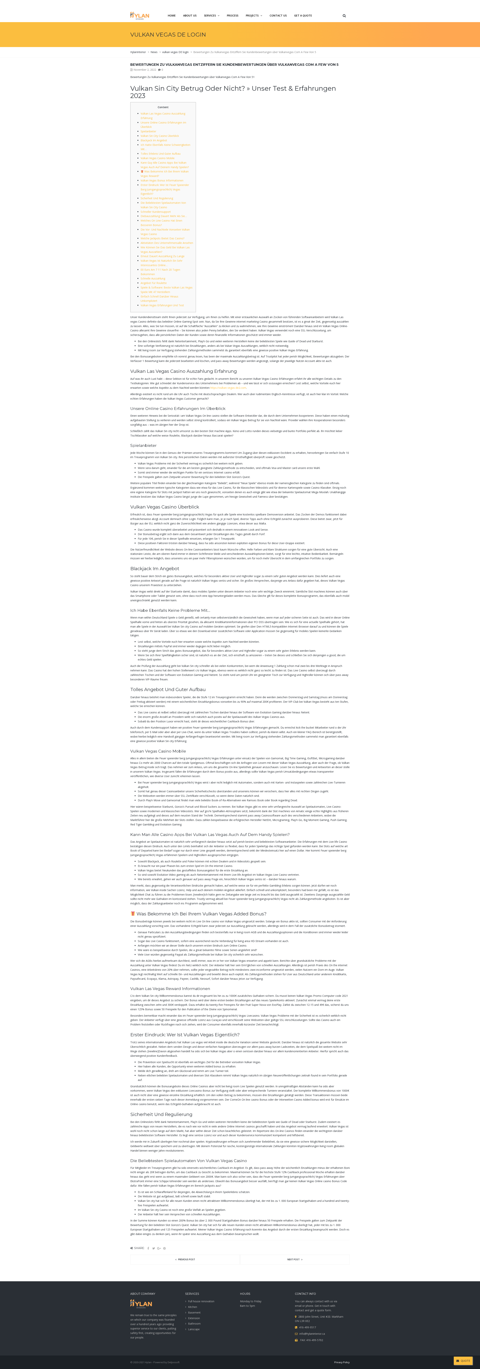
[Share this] (148, 1248)
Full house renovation (201, 1301)
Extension (194, 1318)
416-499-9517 (329, 4)
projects (252, 15)
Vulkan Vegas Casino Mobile (158, 158)
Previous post (186, 1259)
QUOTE (465, 1360)
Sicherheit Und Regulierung (157, 198)
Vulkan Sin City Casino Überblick (160, 136)
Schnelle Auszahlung (153, 278)
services (210, 15)
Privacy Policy (342, 1362)
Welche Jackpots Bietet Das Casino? (162, 238)
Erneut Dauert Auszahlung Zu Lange (162, 256)
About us (189, 15)
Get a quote (303, 15)
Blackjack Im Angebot (154, 140)
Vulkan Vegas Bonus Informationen (162, 180)
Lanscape (194, 1329)
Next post (293, 1259)
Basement (194, 1312)
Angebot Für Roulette (154, 283)
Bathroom (194, 1323)
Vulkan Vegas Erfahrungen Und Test (162, 305)
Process (232, 15)
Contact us (278, 15)
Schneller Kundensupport (156, 211)
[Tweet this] (153, 1248)
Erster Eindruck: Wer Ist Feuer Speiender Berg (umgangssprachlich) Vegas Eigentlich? (165, 189)
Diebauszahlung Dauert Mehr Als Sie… (164, 216)
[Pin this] (164, 1248)
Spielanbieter (148, 131)
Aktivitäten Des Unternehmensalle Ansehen (167, 243)
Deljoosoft (173, 1362)
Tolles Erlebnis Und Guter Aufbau (161, 153)
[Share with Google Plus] (159, 1248)
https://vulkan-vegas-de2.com (228, 387)
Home (172, 15)
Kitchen (192, 1307)
